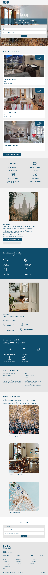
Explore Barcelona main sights (13, 239)
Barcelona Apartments (7, 557)
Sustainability (18, 559)
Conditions (32, 563)
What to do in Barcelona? (8, 564)
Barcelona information (7, 566)
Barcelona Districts (7, 561)
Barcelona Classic (11, 145)
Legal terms (32, 557)
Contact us (42, 557)
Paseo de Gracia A (11, 79)
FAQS (41, 559)
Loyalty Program (19, 563)
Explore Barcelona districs (12, 243)
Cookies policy (33, 561)
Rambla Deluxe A (10, 112)
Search (24, 36)
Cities (4, 568)
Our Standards (18, 561)
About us (17, 557)
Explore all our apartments (12, 154)
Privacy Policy (33, 559)
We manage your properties (21, 564)
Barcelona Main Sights (7, 563)
